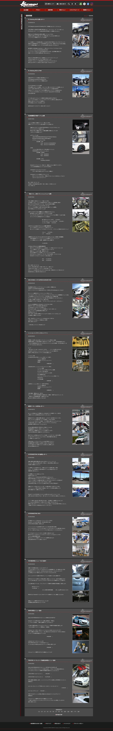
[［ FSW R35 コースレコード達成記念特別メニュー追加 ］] (80, 664)
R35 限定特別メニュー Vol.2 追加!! (37, 561)
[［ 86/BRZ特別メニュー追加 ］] (80, 615)
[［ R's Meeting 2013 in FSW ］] (80, 75)
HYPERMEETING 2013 (34, 513)
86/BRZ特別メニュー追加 (34, 610)
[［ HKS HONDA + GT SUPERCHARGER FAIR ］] (80, 284)
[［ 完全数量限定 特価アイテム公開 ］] (80, 120)
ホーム (85, 15)
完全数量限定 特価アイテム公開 (36, 115)
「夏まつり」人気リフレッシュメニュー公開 (39, 193)
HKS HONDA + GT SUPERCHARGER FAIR (39, 280)
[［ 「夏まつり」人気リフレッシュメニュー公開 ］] (80, 198)
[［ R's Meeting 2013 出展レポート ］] (80, 23)
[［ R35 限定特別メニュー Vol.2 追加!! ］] (80, 565)
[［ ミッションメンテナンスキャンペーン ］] (80, 337)
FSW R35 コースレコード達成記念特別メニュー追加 (41, 660)
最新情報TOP (59, 709)
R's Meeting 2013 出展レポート (36, 19)
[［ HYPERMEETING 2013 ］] (80, 517)
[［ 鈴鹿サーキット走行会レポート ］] (80, 410)
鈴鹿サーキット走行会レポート (36, 406)
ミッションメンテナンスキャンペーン (38, 333)
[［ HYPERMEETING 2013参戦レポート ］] (80, 458)
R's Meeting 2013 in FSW (35, 70)
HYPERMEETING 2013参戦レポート (37, 454)
